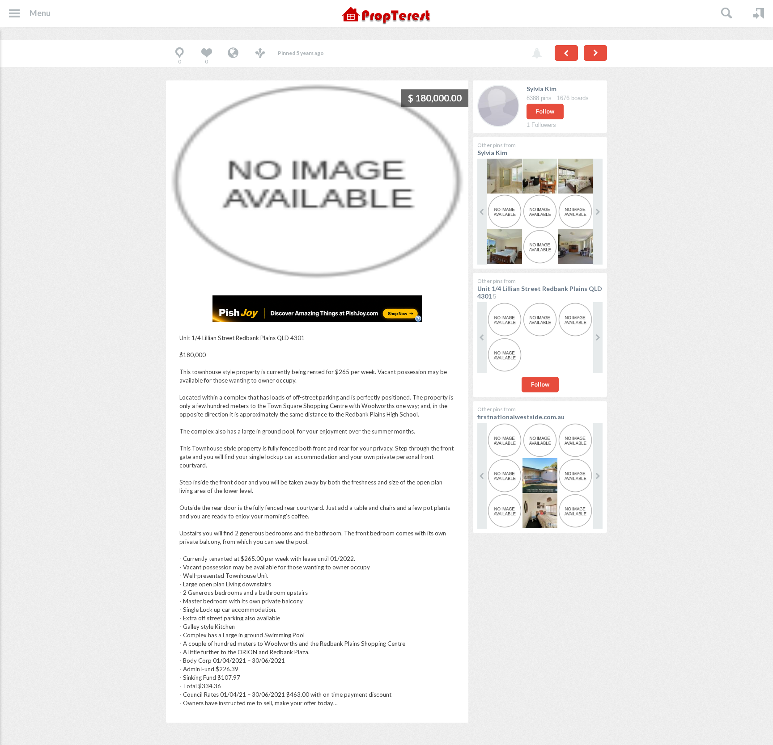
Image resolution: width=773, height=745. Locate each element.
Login (758, 13)
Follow (545, 111)
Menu (40, 13)
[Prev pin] (566, 53)
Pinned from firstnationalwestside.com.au (233, 53)
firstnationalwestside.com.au (521, 417)
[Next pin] (595, 53)
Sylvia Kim (541, 89)
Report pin (536, 53)
